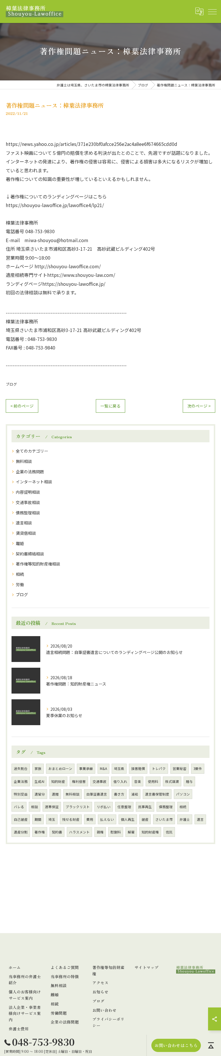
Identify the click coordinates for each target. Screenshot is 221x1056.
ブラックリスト (78, 806)
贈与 (189, 781)
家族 (38, 768)
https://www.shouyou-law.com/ (81, 274)
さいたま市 (164, 819)
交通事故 (99, 781)
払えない (107, 819)
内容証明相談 (28, 492)
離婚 (20, 543)
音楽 (137, 781)
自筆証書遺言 (96, 794)
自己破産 (21, 819)
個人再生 (128, 819)
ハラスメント (79, 832)
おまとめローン (60, 768)
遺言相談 (24, 523)
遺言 (200, 819)
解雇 (131, 832)
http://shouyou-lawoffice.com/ (68, 266)
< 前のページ (22, 406)
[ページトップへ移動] (211, 1045)
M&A (103, 768)
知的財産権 (150, 832)
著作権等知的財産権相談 (38, 564)
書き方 (119, 794)
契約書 (57, 832)
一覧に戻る (110, 406)
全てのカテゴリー (32, 451)
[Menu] (212, 11)
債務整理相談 (28, 513)
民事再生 (145, 806)
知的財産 (58, 781)
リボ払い (103, 806)
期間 (38, 819)
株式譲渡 (172, 781)
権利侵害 (79, 781)
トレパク (159, 768)
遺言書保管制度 (157, 794)
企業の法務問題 (30, 471)
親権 (100, 832)
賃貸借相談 (26, 533)
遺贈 (55, 794)
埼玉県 (119, 768)
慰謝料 (115, 832)
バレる (19, 806)
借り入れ (120, 781)
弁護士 (185, 819)
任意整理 (124, 806)
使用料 (153, 781)
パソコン (183, 794)
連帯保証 (52, 806)
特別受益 (21, 794)
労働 (20, 584)
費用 (89, 819)
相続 (20, 574)
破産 (145, 819)
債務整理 (166, 806)
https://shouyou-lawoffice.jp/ (73, 283)
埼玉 (51, 819)
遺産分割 (21, 832)
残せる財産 (70, 819)
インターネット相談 (34, 481)
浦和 (134, 794)
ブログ (11, 384)
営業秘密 (179, 768)
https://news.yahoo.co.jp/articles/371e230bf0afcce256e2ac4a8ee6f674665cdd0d (91, 143)
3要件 (197, 768)
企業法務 (21, 781)
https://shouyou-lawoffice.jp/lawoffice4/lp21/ (55, 205)
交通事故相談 (28, 502)
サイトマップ (146, 967)
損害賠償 (138, 768)
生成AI (39, 781)
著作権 (40, 832)
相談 (34, 806)
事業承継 (86, 768)
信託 (169, 832)
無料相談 (24, 461)
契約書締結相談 (30, 554)
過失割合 (21, 768)
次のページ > (199, 406)
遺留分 (40, 794)
